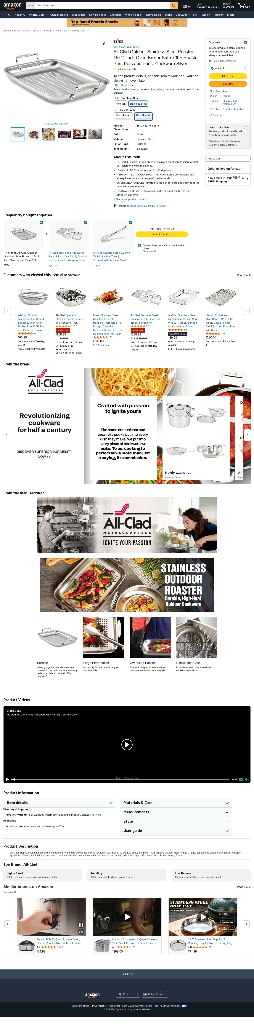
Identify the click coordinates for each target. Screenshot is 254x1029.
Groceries (115, 14)
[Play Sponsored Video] (127, 917)
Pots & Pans (61, 30)
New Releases (97, 14)
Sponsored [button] (8, 892)
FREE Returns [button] (122, 85)
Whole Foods (133, 14)
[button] (7, 14)
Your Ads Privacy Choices (168, 1006)
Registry (219, 14)
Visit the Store (173, 477)
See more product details (131, 199)
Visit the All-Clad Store (126, 46)
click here (95, 814)
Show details (149, 251)
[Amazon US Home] (92, 996)
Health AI (20, 14)
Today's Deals (152, 14)
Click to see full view (56, 123)
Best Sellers (79, 14)
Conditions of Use (80, 1006)
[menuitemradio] (241, 779)
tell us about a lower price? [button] (44, 826)
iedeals (226, 96)
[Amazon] (12, 5)
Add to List (214, 158)
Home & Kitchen (11, 30)
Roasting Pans (77, 30)
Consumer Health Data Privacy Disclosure (130, 1006)
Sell (195, 14)
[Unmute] (247, 779)
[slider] (120, 779)
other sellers (157, 89)
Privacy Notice (99, 1006)
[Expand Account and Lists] (218, 7)
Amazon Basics (59, 14)
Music (230, 14)
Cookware (47, 30)
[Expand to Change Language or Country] (137, 994)
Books (168, 14)
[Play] (6, 779)
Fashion (205, 14)
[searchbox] (102, 5)
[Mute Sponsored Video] (81, 932)
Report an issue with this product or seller (142, 205)
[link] (69, 234)
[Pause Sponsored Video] (81, 925)
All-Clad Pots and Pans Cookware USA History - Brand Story (42, 714)
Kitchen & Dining (30, 30)
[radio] (18, 134)
